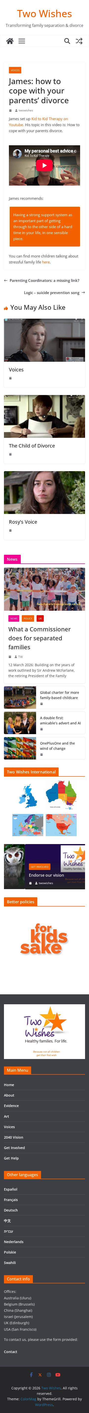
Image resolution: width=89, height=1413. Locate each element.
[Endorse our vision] (44, 847)
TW (20, 657)
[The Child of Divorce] (44, 398)
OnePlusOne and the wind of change (57, 746)
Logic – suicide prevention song (51, 292)
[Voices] (44, 321)
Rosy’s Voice (23, 521)
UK (40, 618)
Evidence (11, 1105)
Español (10, 1189)
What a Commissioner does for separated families (39, 638)
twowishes (26, 110)
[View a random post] (79, 41)
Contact (10, 1351)
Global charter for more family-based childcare (59, 695)
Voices (15, 70)
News (13, 618)
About (9, 1095)
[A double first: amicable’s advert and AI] (20, 723)
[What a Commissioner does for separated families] (44, 589)
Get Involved (19, 866)
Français (11, 1199)
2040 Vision (13, 1137)
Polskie (10, 1252)
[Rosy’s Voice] (44, 474)
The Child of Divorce (32, 445)
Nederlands (13, 1241)
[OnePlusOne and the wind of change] (20, 748)
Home (9, 1084)
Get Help (11, 1158)
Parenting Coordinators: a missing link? (44, 280)
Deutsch (11, 1210)
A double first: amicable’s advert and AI (60, 720)
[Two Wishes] (10, 41)
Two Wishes (44, 13)
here (46, 261)
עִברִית (8, 1231)
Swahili (10, 1262)
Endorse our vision (25, 875)
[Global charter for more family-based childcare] (20, 697)
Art (6, 1116)
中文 (7, 1220)
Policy (28, 618)
